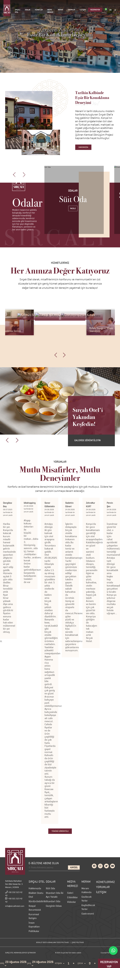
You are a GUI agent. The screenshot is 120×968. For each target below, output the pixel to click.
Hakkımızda (83, 147)
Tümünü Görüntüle (60, 831)
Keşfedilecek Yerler (88, 907)
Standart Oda (53, 901)
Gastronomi (87, 913)
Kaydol (74, 867)
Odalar (27, 10)
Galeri (70, 892)
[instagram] (100, 866)
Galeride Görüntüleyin (87, 440)
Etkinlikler (72, 897)
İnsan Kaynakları (34, 924)
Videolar (71, 901)
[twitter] (106, 866)
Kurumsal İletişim (34, 916)
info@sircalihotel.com (14, 906)
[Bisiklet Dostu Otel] (106, 9)
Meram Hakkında (86, 890)
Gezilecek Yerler (86, 898)
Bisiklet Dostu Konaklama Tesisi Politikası (52, 942)
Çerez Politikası (78, 942)
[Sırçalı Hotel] (15, 861)
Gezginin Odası (54, 905)
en (110, 10)
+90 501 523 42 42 (13, 900)
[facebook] (94, 866)
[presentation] (55, 355)
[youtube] (112, 866)
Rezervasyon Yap (109, 964)
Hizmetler (39, 10)
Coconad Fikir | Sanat (108, 953)
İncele (73, 208)
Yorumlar (71, 10)
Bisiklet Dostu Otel (36, 894)
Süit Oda (50, 888)
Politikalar (34, 931)
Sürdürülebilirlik (37, 901)
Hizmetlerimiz (105, 882)
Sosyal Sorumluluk (35, 907)
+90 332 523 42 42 (13, 894)
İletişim (83, 10)
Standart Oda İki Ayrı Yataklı (54, 894)
